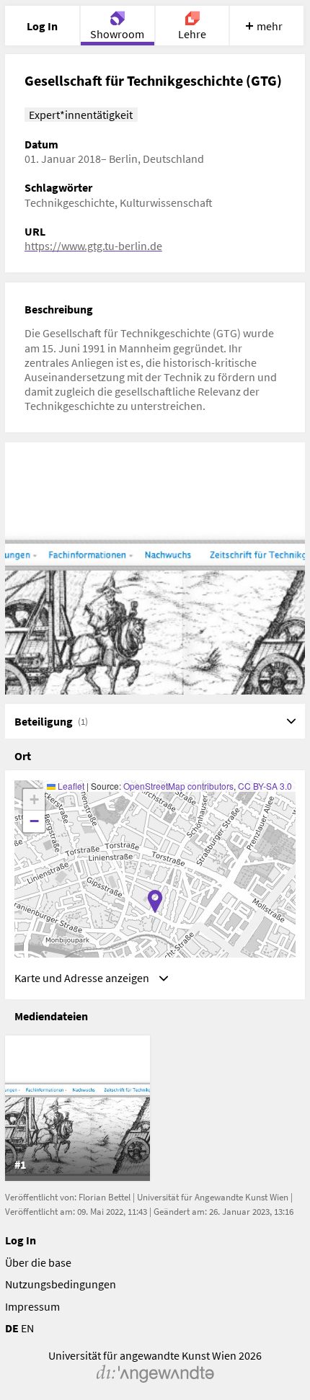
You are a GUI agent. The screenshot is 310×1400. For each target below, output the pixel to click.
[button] (155, 901)
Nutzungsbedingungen (60, 1284)
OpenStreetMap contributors (178, 786)
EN (27, 1328)
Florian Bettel (104, 1197)
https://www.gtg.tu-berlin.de (93, 245)
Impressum (32, 1306)
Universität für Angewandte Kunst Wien (212, 1197)
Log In (20, 1240)
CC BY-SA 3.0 (265, 786)
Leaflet (70, 786)
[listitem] (77, 1107)
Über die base (38, 1262)
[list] (155, 1107)
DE (12, 1328)
